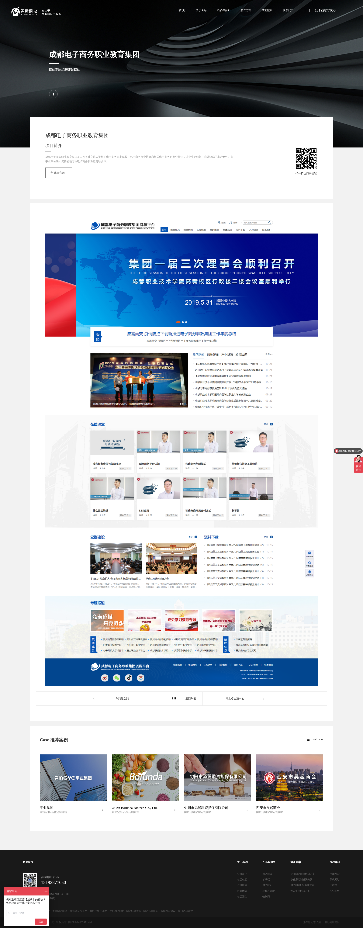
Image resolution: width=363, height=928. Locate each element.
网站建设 (267, 873)
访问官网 (59, 172)
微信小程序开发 (98, 910)
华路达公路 (122, 698)
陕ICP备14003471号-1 (80, 922)
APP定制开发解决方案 (302, 885)
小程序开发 (268, 890)
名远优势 (242, 890)
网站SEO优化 (133, 910)
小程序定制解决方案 (301, 879)
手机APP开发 (116, 910)
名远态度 (242, 879)
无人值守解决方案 (300, 890)
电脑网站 (335, 873)
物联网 (266, 896)
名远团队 (242, 896)
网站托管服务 (150, 910)
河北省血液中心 (235, 698)
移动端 (266, 879)
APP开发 (267, 885)
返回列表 (190, 698)
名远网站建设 (332, 922)
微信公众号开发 (78, 910)
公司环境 (242, 885)
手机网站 (335, 879)
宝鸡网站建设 (59, 910)
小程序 (333, 885)
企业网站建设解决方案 (302, 873)
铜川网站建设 (185, 910)
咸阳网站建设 (168, 910)
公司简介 (242, 873)
